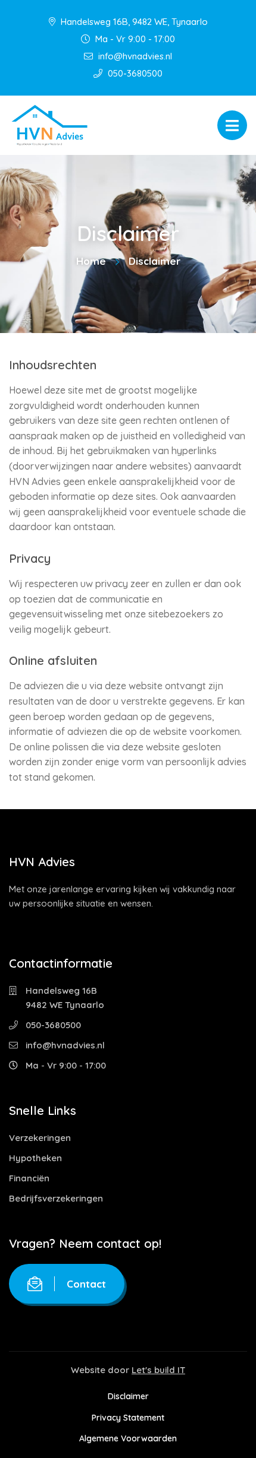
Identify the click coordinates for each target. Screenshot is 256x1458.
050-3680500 (134, 73)
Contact (86, 1284)
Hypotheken (35, 1158)
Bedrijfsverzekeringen (56, 1198)
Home (91, 261)
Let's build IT (158, 1369)
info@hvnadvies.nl (134, 56)
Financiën (29, 1178)
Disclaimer (128, 1396)
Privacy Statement (128, 1417)
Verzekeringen (40, 1137)
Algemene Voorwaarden (128, 1438)
